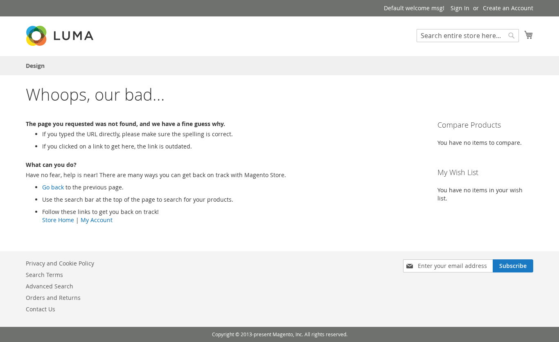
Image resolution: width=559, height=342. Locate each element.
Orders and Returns (53, 298)
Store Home (58, 220)
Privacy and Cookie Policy (60, 263)
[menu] (279, 65)
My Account (97, 220)
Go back (53, 187)
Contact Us (40, 309)
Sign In (460, 8)
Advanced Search (49, 286)
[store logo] (60, 36)
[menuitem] (35, 65)
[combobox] (468, 35)
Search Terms (44, 275)
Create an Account (508, 8)
